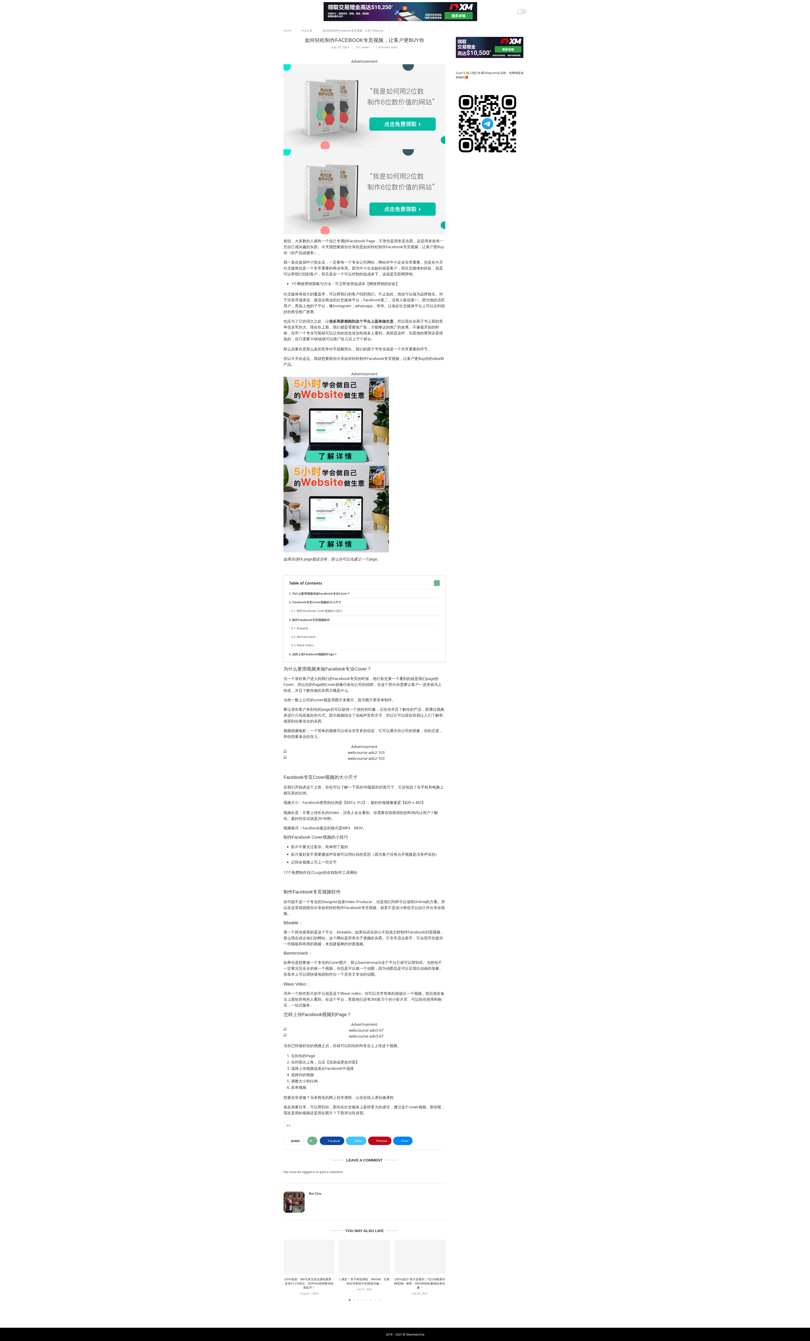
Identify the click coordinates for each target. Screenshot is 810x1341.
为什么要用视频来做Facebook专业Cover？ (321, 593)
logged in (308, 1172)
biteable (344, 932)
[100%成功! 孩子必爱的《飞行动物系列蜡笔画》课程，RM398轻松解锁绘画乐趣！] (419, 1257)
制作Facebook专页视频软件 (311, 620)
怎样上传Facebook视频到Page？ (314, 654)
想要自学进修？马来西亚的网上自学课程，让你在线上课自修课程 (339, 1097)
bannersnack (369, 962)
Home (287, 30)
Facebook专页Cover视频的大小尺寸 (316, 602)
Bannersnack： (307, 637)
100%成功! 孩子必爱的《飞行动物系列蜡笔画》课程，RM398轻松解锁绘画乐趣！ (419, 1283)
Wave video (350, 993)
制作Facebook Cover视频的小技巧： (321, 611)
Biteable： (304, 628)
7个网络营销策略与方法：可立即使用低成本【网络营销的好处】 (345, 283)
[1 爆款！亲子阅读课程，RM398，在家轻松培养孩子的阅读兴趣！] (364, 1257)
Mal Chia (315, 1193)
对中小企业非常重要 (403, 262)
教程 (288, 1125)
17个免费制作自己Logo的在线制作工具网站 (320, 872)
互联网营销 (403, 273)
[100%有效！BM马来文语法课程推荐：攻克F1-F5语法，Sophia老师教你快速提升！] (309, 1257)
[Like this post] (313, 1141)
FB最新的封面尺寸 (378, 787)
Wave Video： (306, 645)
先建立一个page (363, 559)
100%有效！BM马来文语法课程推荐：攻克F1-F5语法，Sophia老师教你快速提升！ (309, 1283)
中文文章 (306, 30)
